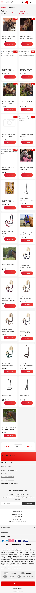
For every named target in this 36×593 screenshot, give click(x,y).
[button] (23, 2)
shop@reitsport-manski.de (19, 522)
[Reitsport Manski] (9, 2)
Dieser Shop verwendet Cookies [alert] (18, 545)
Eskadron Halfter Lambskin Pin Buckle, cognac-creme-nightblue (26, 298)
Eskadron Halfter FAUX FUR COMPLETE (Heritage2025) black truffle (8, 37)
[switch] (6, 573)
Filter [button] (13, 12)
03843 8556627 (19, 519)
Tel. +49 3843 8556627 (7, 477)
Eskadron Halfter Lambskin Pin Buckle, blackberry (8, 299)
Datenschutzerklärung (11, 496)
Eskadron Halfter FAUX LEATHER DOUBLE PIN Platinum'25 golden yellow (8, 201)
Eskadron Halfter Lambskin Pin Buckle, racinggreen (8, 364)
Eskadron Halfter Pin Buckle (8, 232)
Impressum (17, 568)
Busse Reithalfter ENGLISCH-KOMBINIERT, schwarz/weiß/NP (9, 396)
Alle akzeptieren (18, 584)
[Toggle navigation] (2, 1)
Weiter (29, 446)
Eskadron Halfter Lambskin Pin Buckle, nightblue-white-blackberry (25, 332)
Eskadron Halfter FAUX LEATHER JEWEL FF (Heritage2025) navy (26, 102)
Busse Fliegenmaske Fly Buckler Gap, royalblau (26, 233)
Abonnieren (28, 503)
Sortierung (22, 11)
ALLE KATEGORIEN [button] (8, 455)
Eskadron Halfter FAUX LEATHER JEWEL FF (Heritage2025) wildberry (9, 135)
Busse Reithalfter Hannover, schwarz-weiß (26, 199)
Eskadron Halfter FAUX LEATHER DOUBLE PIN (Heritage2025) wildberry (9, 70)
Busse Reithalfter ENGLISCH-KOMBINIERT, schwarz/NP (26, 364)
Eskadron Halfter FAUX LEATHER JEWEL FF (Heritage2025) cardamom (9, 102)
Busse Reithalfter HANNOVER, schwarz (25, 396)
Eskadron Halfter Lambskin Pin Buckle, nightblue (25, 266)
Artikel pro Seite (23, 13)
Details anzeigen (18, 591)
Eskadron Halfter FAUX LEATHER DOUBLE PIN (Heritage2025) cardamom (27, 37)
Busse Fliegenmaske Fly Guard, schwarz (8, 265)
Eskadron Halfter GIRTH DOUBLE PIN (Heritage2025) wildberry (26, 168)
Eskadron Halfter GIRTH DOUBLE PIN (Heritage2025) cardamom (27, 135)
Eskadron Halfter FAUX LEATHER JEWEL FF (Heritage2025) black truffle (26, 70)
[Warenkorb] (30, 2)
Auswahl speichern (18, 588)
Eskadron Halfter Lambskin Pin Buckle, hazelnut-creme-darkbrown (8, 330)
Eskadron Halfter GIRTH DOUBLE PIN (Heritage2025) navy (8, 168)
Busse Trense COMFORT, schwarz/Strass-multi (9, 428)
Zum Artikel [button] (10, 44)
